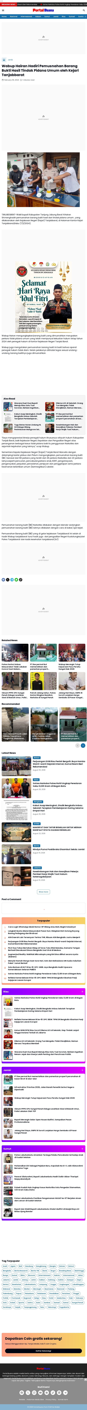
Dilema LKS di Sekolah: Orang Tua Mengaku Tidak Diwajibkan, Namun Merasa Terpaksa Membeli (69, 405)
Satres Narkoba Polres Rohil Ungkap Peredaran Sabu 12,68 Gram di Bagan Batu (40, 4)
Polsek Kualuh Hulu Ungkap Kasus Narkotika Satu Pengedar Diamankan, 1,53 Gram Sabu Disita (47, 1188)
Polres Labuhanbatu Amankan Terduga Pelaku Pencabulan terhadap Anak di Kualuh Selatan (48, 1156)
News (36, 780)
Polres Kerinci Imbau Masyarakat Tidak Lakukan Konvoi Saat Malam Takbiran (14, 666)
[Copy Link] (20, 579)
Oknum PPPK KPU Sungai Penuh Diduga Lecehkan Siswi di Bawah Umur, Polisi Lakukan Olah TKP (14, 695)
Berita (36, 846)
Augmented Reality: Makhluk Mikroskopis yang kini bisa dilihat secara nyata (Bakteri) (43, 955)
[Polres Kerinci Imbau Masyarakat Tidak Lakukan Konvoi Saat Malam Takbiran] (15, 653)
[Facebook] (3, 579)
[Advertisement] (43, 38)
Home (4, 16)
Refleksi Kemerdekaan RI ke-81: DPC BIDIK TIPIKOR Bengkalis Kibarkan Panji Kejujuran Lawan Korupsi (42, 979)
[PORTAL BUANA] (43, 10)
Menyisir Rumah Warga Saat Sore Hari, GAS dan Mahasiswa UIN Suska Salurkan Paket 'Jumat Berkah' (44, 962)
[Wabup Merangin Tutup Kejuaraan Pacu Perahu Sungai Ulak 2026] (72, 653)
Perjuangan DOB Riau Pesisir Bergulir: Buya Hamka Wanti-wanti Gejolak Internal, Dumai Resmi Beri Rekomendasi (59, 764)
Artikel (36, 824)
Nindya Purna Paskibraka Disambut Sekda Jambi (59, 849)
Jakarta (37, 868)
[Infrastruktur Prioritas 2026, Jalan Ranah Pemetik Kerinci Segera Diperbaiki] (8, 1090)
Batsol (36, 757)
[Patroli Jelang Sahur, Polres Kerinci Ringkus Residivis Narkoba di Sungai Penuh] (43, 681)
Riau (63, 16)
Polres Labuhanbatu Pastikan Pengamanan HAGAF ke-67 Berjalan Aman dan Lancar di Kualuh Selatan (47, 1199)
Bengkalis (38, 802)
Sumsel (72, 16)
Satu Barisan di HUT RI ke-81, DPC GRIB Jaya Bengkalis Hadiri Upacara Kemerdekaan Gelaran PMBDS (40, 968)
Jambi (55, 16)
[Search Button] (84, 10)
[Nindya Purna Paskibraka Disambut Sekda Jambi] (16, 854)
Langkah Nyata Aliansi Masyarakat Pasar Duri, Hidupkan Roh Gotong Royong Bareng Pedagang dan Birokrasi (43, 932)
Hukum (38, 16)
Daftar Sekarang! (43, 1351)
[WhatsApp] (16, 579)
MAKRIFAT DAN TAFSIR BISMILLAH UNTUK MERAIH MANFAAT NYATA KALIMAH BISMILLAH (57, 828)
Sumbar (81, 16)
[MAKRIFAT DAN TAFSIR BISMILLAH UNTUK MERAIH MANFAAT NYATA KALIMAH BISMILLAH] (16, 832)
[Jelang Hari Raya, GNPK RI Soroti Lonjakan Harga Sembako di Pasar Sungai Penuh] (72, 681)
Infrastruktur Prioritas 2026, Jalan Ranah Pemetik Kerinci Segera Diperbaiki (44, 1088)
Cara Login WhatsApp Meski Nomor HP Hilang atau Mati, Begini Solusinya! (42, 927)
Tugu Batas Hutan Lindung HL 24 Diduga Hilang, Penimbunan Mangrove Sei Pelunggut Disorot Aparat (27, 427)
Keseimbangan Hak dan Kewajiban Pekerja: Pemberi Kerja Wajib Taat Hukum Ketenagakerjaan (69, 427)
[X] (7, 579)
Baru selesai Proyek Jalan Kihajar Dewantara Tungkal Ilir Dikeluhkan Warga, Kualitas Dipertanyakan (15, 736)
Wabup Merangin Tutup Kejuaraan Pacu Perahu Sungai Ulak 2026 (69, 666)
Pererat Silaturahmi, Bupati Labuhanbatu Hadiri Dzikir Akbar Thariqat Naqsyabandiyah (46, 1178)
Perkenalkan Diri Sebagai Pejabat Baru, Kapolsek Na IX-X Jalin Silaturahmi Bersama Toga (48, 1167)
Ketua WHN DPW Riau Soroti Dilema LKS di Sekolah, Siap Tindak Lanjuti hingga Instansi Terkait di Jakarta (46, 1031)
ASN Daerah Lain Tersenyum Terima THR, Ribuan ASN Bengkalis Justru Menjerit (44, 937)
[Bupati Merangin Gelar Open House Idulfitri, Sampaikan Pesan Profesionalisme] (8, 1123)
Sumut (47, 16)
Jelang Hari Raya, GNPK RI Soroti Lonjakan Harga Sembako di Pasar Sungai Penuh (70, 695)
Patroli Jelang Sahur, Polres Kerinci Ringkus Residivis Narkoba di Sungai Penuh (43, 695)
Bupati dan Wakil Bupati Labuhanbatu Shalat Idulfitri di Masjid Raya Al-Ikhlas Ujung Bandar (47, 1210)
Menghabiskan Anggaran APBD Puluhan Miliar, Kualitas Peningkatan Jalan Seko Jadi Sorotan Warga (44, 736)
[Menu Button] (3, 10)
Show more (43, 892)
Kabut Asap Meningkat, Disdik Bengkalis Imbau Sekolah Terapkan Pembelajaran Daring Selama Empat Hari (28, 416)
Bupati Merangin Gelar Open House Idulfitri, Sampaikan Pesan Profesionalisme (42, 1121)
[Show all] (82, 991)
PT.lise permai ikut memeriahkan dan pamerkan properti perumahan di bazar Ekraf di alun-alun (69, 416)
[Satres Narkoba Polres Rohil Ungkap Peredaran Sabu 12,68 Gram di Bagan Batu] (16, 788)
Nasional (13, 16)
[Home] (4, 60)
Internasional (26, 16)
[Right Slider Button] (84, 16)
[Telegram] (12, 579)
